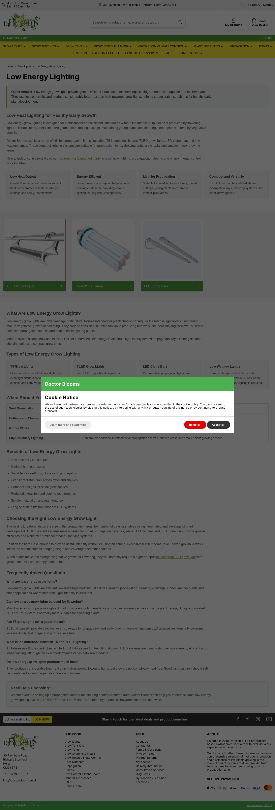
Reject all (195, 424)
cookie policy (189, 404)
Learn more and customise (68, 424)
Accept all (218, 424)
